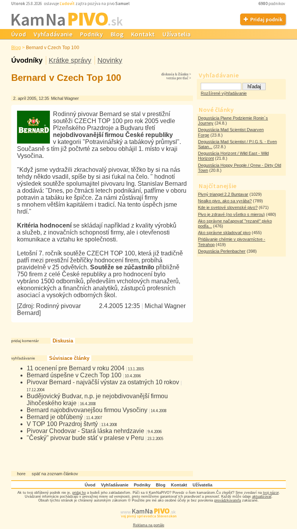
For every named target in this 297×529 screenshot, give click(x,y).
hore (21, 473)
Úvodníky (27, 60)
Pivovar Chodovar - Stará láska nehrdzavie (85, 431)
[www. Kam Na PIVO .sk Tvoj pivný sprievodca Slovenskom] (148, 521)
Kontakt (143, 34)
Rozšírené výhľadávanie (224, 93)
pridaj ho (79, 493)
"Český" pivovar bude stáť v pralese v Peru (85, 438)
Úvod (18, 34)
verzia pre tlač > (178, 78)
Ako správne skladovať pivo (224, 232)
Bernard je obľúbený (55, 417)
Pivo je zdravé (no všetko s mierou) (231, 214)
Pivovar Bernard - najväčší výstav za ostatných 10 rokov (103, 382)
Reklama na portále (148, 525)
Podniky (91, 34)
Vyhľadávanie (53, 34)
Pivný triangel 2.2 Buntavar (223, 194)
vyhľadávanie (23, 358)
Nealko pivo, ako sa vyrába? (225, 201)
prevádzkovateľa (227, 500)
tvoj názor (271, 493)
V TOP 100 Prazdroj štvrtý (62, 424)
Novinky (109, 60)
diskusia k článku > (176, 74)
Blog (117, 34)
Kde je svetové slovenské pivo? (228, 207)
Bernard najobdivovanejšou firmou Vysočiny (87, 410)
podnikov (272, 3)
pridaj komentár (25, 341)
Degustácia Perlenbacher (222, 251)
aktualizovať (261, 496)
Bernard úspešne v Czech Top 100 (74, 375)
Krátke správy (70, 60)
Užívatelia (176, 34)
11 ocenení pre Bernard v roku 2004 (76, 368)
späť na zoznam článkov (55, 473)
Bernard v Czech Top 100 (52, 47)
